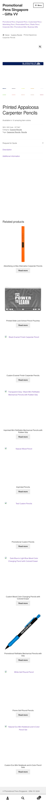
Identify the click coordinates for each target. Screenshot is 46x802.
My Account (7, 798)
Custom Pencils (16, 35)
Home (7, 35)
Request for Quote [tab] (10, 143)
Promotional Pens (9, 22)
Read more (23, 270)
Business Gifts (33, 27)
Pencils (24, 132)
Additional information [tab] (11, 156)
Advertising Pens (8, 24)
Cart (35, 796)
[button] (40, 46)
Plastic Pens (34, 24)
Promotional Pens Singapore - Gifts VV (15, 9)
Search (23, 798)
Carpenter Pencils (13, 132)
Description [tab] (7, 149)
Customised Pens (35, 22)
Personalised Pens (22, 24)
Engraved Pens (21, 22)
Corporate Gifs (8, 27)
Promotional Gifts (20, 27)
